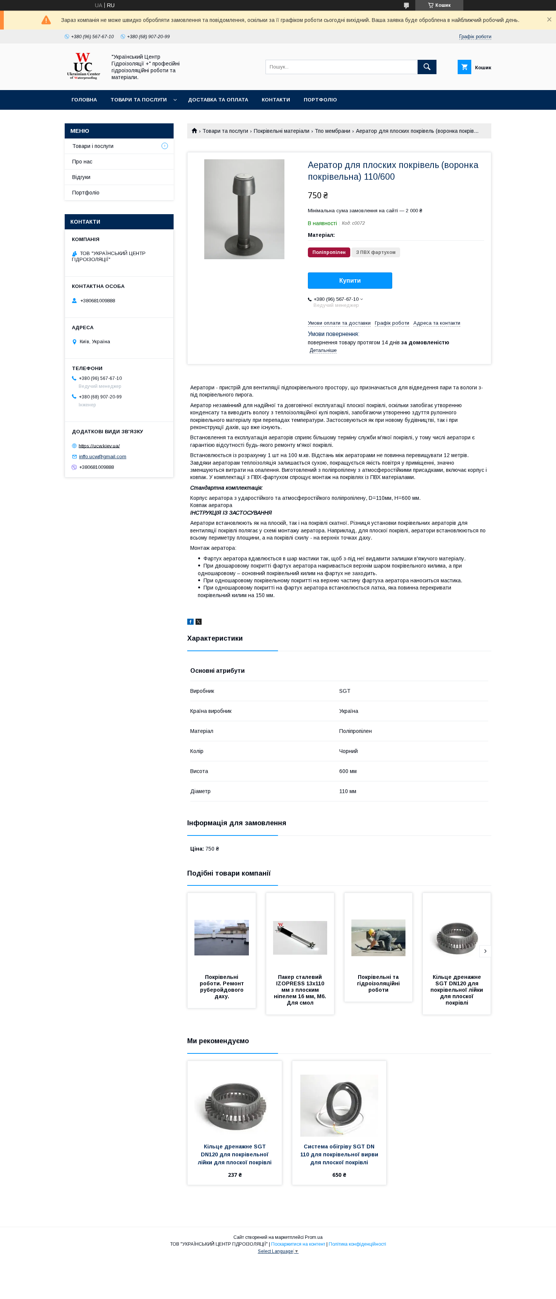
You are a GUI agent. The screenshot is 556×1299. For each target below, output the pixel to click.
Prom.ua (314, 1237)
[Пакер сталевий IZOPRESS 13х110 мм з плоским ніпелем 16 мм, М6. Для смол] (300, 931)
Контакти (276, 100)
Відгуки (81, 177)
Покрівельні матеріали (281, 131)
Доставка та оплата (218, 100)
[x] (199, 623)
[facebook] (190, 623)
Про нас (82, 162)
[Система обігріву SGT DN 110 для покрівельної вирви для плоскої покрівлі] (339, 1099)
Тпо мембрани (332, 131)
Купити (350, 280)
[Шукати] (427, 67)
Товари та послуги (138, 100)
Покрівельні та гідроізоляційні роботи (379, 983)
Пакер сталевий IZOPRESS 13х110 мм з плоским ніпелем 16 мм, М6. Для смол (301, 990)
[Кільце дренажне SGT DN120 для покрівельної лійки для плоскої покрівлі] (457, 931)
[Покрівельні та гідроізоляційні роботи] (379, 931)
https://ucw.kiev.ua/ (99, 445)
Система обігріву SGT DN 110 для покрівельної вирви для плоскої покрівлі (340, 1154)
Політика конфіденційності (357, 1244)
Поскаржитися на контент (298, 1244)
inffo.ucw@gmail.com (102, 456)
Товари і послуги (92, 146)
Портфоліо (320, 100)
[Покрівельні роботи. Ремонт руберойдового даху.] (222, 931)
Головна (84, 100)
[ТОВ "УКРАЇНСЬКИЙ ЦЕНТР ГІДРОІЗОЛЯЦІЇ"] (84, 80)
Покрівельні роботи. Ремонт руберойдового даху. (222, 986)
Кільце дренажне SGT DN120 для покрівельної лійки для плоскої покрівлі (457, 990)
